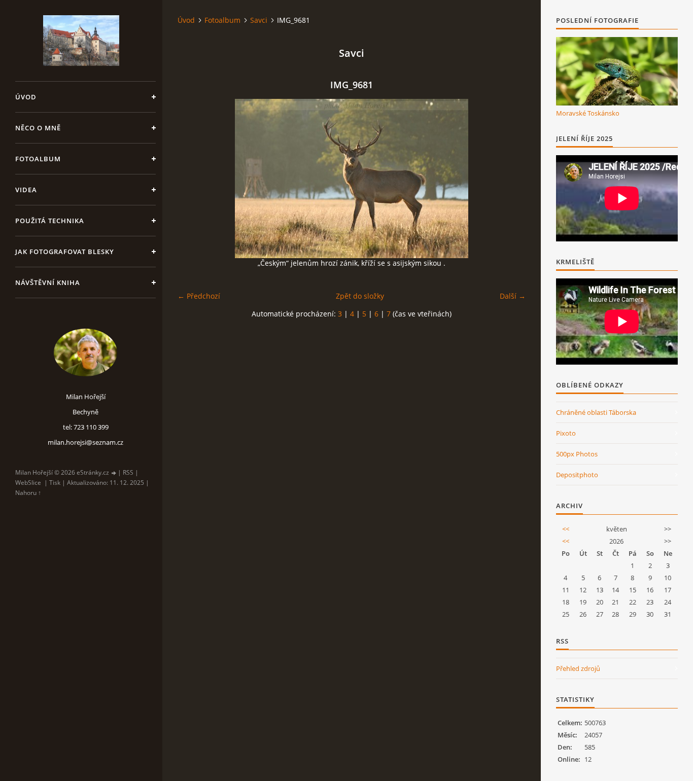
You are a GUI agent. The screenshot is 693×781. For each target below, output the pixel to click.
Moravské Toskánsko (587, 113)
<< (565, 529)
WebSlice (28, 482)
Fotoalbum (38, 158)
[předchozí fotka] (194, 178)
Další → (513, 296)
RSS (128, 472)
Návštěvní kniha (47, 282)
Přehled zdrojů (578, 668)
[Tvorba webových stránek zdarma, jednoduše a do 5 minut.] (114, 473)
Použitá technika (49, 220)
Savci (258, 20)
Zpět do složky (360, 296)
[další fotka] (509, 178)
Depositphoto (577, 474)
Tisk (54, 482)
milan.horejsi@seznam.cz (85, 442)
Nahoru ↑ (28, 492)
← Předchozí (199, 296)
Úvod (26, 96)
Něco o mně (38, 127)
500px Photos (577, 453)
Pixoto (566, 433)
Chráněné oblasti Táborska (596, 412)
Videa (26, 189)
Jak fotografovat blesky (64, 251)
